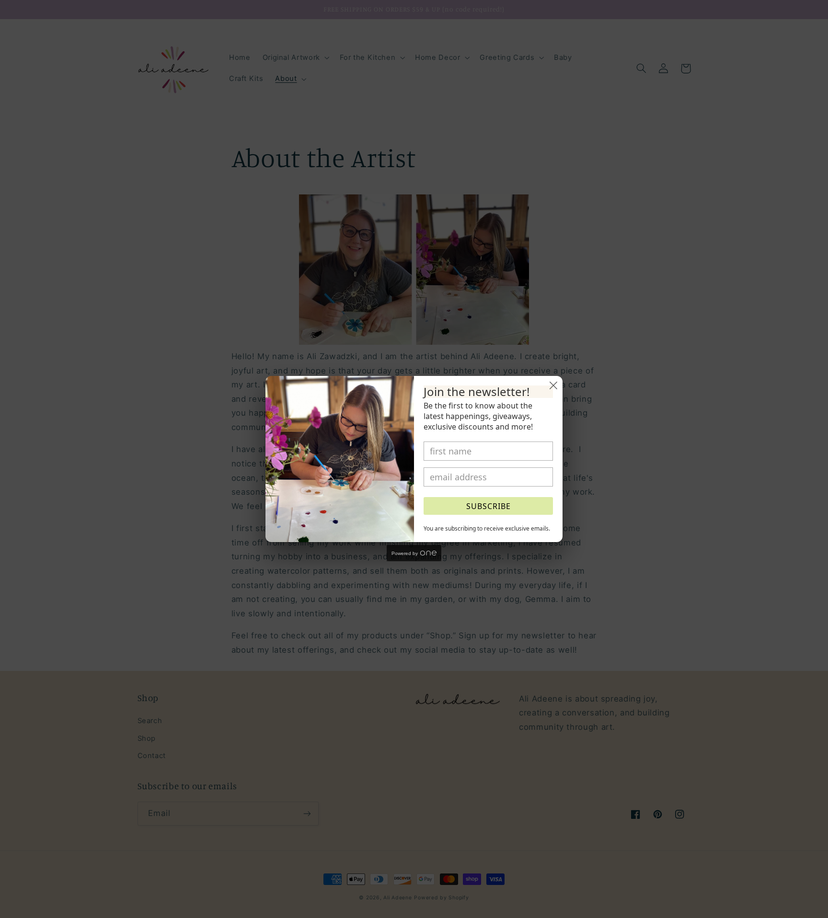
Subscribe (488, 506)
